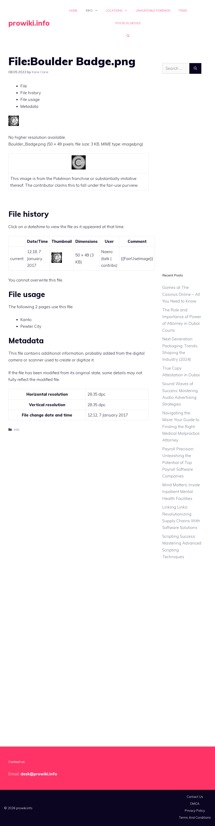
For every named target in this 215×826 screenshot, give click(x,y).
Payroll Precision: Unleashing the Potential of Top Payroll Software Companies (178, 462)
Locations (114, 10)
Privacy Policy (195, 811)
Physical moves (128, 23)
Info (89, 10)
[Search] (195, 68)
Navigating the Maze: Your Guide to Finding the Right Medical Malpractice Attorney (180, 426)
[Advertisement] (181, 177)
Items (183, 10)
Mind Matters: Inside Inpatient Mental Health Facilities (181, 491)
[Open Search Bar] (128, 35)
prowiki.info (29, 23)
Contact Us (195, 797)
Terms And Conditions (195, 817)
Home (73, 10)
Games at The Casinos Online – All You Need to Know (181, 294)
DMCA (194, 804)
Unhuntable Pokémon (153, 10)
